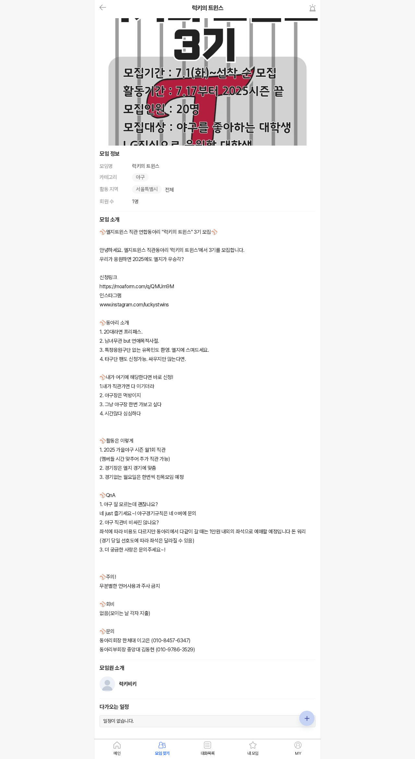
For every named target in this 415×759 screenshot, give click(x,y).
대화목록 (207, 753)
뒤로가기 (103, 8)
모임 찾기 (162, 753)
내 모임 (252, 753)
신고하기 (312, 8)
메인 (116, 753)
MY (298, 753)
